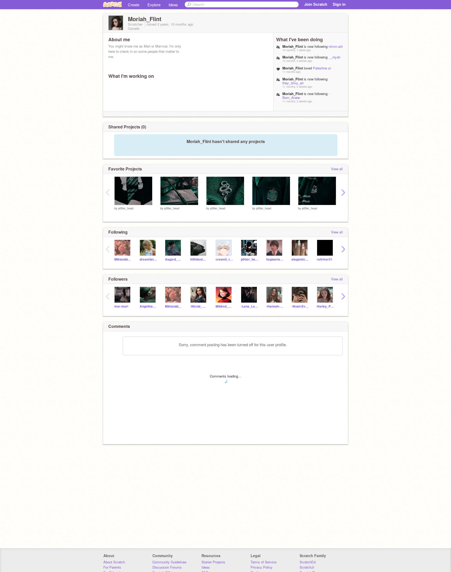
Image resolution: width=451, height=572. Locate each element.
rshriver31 (325, 259)
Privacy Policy (261, 567)
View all (337, 168)
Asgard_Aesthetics (173, 259)
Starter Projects (213, 561)
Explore (154, 4)
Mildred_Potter (224, 306)
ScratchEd (308, 561)
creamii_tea (224, 259)
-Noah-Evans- (300, 306)
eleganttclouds (300, 259)
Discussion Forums (167, 567)
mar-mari (121, 306)
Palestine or (322, 68)
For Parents (112, 567)
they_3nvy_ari (293, 82)
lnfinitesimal (199, 259)
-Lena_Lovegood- (249, 306)
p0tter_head (125, 208)
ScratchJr (307, 567)
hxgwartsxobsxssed (275, 259)
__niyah (334, 57)
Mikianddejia (123, 259)
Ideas (173, 4)
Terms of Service (263, 561)
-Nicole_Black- (199, 306)
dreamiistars (148, 259)
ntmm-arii (336, 46)
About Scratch (114, 561)
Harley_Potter (325, 306)
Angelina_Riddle (148, 306)
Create (133, 4)
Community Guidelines (169, 561)
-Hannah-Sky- (275, 306)
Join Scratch (315, 4)
